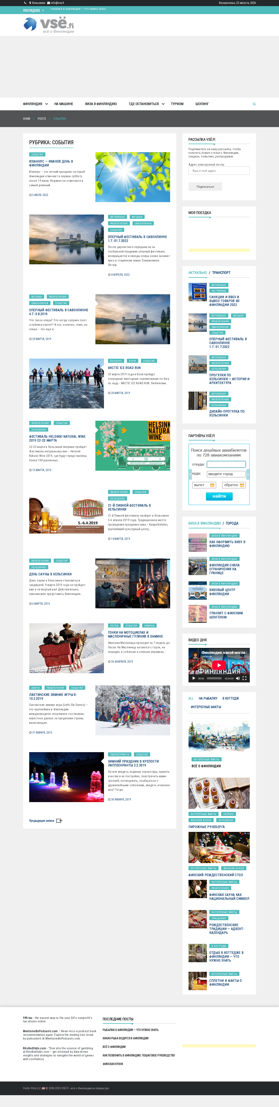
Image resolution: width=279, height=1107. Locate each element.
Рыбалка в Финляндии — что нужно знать (131, 1030)
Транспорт (221, 272)
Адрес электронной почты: (207, 164)
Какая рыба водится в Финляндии (73, 9)
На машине (63, 104)
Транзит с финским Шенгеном (226, 615)
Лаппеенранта (119, 754)
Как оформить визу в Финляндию (227, 544)
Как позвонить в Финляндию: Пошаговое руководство (139, 1055)
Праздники (219, 918)
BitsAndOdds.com (34, 1048)
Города (232, 523)
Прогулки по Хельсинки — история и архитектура (229, 379)
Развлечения (119, 223)
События (37, 154)
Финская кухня (201, 820)
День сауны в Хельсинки (50, 574)
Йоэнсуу (116, 361)
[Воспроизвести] (194, 678)
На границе (219, 290)
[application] (219, 665)
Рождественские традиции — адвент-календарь (226, 929)
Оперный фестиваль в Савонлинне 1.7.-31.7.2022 (228, 343)
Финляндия (32, 104)
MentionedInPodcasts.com (63, 1038)
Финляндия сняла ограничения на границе (224, 569)
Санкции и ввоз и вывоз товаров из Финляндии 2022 (224, 301)
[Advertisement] (139, 66)
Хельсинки (38, 429)
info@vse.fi (57, 2)
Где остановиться (144, 104)
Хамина (149, 625)
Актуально (117, 217)
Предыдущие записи (41, 820)
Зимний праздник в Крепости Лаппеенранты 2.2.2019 (133, 763)
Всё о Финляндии (114, 1046)
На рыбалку (208, 698)
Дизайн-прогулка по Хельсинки (227, 413)
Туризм (177, 104)
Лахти (35, 687)
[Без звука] (238, 678)
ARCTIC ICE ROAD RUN (124, 368)
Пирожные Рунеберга (207, 827)
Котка (114, 625)
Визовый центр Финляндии (222, 592)
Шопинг (202, 104)
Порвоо (228, 814)
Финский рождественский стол (216, 875)
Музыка (137, 217)
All (191, 698)
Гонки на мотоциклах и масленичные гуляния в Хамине (135, 634)
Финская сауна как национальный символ (229, 897)
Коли (132, 361)
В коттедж (230, 698)
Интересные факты (206, 707)
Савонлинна (143, 223)
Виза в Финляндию (101, 104)
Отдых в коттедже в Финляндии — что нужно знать (226, 956)
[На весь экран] (244, 678)
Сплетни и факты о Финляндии (225, 982)
